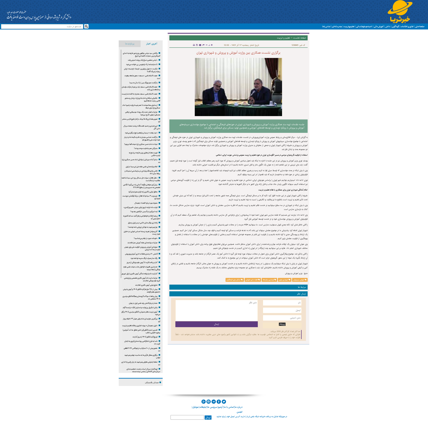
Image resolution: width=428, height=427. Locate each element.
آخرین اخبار (151, 44)
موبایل (195, 407)
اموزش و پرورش (299, 279)
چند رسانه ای (337, 26)
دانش (387, 26)
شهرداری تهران (284, 279)
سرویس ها (212, 407)
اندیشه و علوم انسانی (364, 26)
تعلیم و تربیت (349, 26)
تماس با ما (326, 26)
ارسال (208, 418)
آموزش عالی (379, 26)
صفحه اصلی (419, 26)
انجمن (239, 412)
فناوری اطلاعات (407, 26)
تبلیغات (202, 407)
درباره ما (238, 407)
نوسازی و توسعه (268, 279)
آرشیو (220, 407)
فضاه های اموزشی (252, 279)
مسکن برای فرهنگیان (234, 279)
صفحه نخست (299, 38)
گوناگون (395, 26)
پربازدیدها (129, 44)
